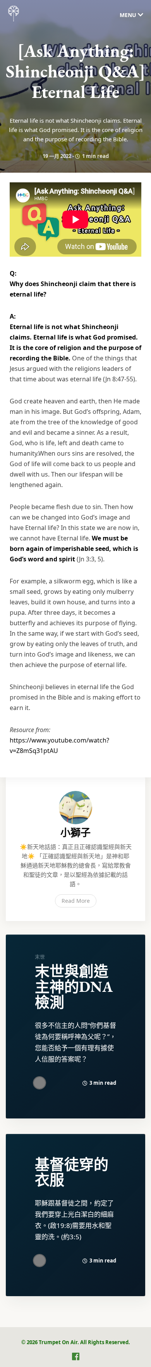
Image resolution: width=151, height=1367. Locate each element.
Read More (76, 900)
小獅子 (75, 832)
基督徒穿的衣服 (71, 1172)
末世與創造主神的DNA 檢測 (74, 987)
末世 (40, 956)
